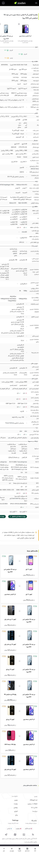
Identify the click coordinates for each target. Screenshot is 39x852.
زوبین (16, 800)
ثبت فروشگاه (33, 800)
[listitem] (19, 566)
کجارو (16, 811)
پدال (16, 815)
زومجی (16, 807)
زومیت (16, 804)
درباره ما (35, 811)
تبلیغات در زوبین (32, 804)
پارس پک (34, 820)
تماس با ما (34, 807)
